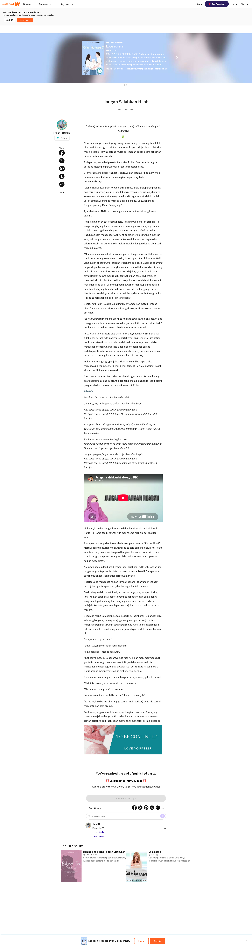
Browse (27, 3)
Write (198, 4)
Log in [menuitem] (234, 4)
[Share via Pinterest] (62, 168)
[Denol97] (88, 825)
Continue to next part (126, 798)
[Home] (11, 4)
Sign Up (157, 941)
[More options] (164, 824)
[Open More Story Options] (62, 192)
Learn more (25, 20)
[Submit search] (62, 4)
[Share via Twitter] (62, 161)
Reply (101, 832)
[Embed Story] (62, 184)
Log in (141, 941)
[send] (162, 816)
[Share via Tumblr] (62, 176)
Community (44, 3)
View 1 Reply (98, 836)
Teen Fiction (111, 50)
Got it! (9, 20)
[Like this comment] (165, 828)
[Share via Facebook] (62, 153)
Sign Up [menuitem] (245, 4)
